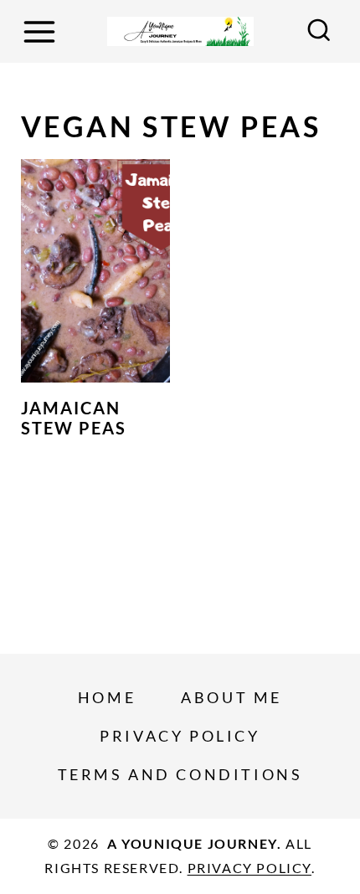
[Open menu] (42, 31)
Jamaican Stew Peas (73, 418)
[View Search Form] (319, 32)
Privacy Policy (180, 736)
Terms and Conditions (180, 774)
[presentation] (95, 271)
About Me (231, 697)
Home (107, 697)
